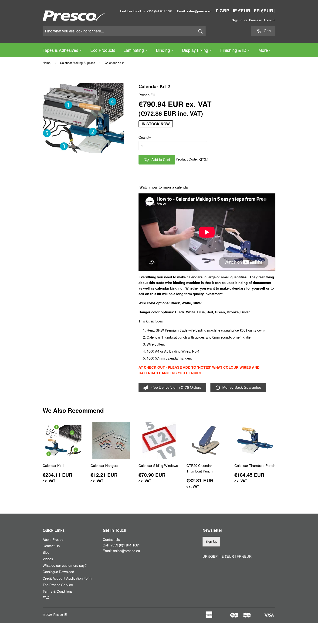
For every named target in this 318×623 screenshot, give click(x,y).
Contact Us (51, 545)
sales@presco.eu (126, 550)
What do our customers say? (65, 565)
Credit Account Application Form (67, 578)
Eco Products (102, 50)
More (263, 50)
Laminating (134, 50)
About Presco (53, 539)
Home (47, 62)
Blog (46, 552)
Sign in (237, 20)
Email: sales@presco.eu (194, 11)
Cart (267, 30)
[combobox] (124, 31)
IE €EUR (241, 10)
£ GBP (222, 10)
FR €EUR (263, 10)
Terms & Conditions (58, 591)
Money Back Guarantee (241, 387)
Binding (163, 50)
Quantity (145, 137)
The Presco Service (58, 584)
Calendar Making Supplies (77, 62)
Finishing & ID (233, 50)
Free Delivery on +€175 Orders (175, 387)
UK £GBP (211, 556)
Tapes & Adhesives (61, 50)
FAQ (46, 597)
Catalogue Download (58, 571)
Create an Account (262, 20)
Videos (48, 558)
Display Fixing (195, 50)
